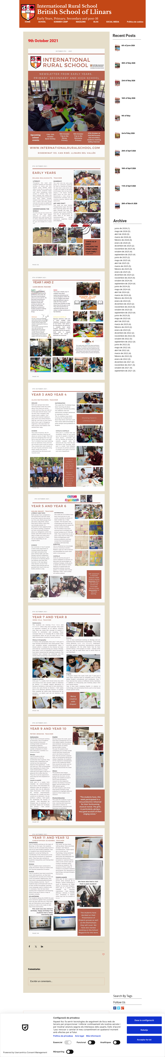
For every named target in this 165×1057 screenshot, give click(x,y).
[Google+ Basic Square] (122, 1008)
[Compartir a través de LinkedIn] (42, 946)
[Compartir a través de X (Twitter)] (35, 946)
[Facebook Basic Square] (114, 1008)
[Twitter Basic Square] (118, 1008)
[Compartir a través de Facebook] (29, 946)
